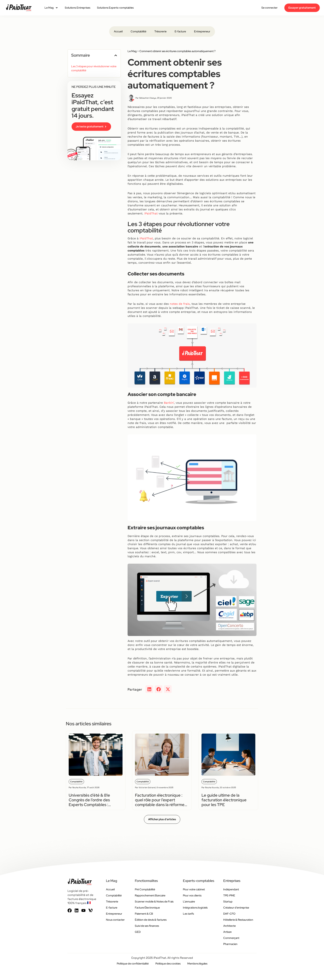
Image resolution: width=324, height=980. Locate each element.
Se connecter (269, 7)
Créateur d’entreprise (236, 907)
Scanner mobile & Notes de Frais (154, 901)
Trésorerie (160, 31)
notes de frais (180, 303)
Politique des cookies (168, 963)
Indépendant (231, 889)
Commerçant (231, 938)
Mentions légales (197, 963)
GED (138, 932)
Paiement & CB (144, 913)
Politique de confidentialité (133, 963)
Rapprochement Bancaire (150, 895)
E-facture (180, 31)
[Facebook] (70, 910)
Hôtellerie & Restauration (238, 920)
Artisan (227, 932)
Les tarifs (188, 913)
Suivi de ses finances (147, 926)
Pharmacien (230, 944)
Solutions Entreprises (77, 7)
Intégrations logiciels (195, 907)
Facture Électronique (147, 907)
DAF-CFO (229, 913)
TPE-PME (229, 895)
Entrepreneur (202, 31)
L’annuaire (189, 901)
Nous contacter (115, 920)
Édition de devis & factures (151, 920)
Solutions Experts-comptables (115, 7)
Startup (228, 901)
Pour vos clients (192, 895)
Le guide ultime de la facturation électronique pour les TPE (224, 800)
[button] (115, 55)
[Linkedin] (76, 910)
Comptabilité (138, 31)
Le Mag (49, 7)
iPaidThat (151, 213)
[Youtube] (83, 910)
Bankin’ (169, 402)
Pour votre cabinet (194, 889)
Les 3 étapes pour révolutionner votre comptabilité (93, 68)
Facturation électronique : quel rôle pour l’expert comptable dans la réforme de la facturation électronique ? (159, 805)
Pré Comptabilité (145, 889)
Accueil (118, 31)
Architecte (229, 926)
